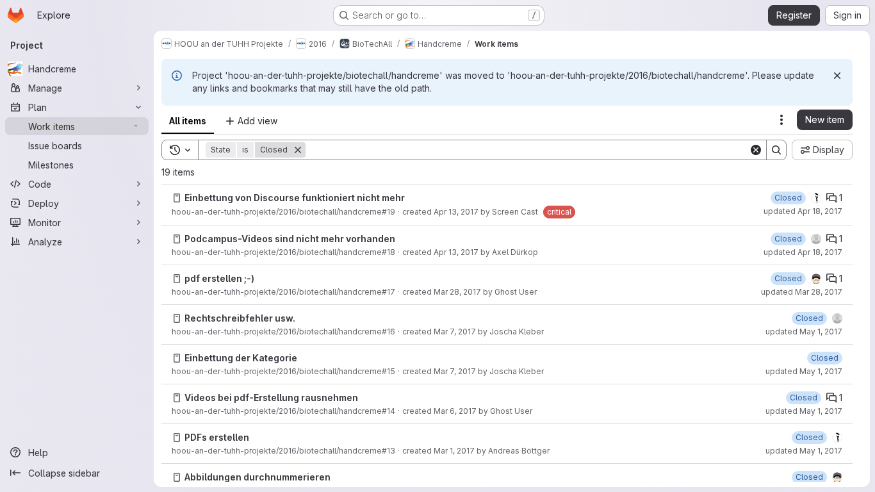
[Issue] (177, 198)
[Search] (776, 150)
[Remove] (298, 150)
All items (187, 120)
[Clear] (756, 150)
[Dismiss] (837, 75)
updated (803, 211)
